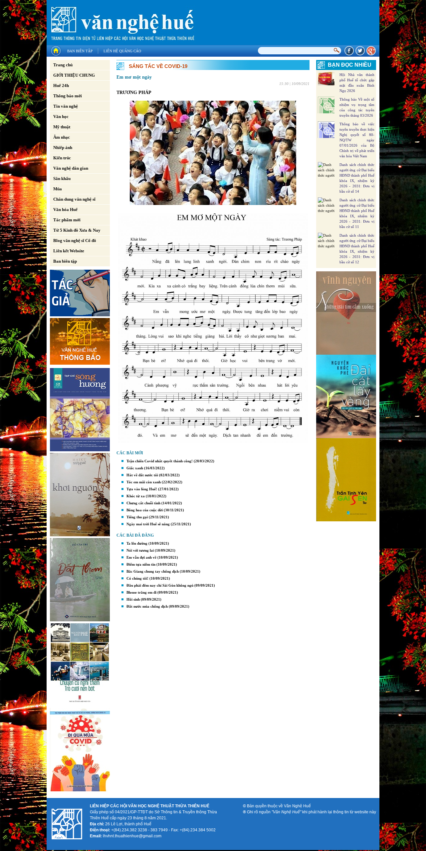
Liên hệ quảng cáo (122, 51)
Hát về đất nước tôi (142, 475)
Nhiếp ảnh (62, 147)
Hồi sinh (133, 599)
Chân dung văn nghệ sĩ (74, 199)
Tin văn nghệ (65, 106)
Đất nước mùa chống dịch (147, 606)
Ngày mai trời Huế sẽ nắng (148, 524)
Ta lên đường (136, 543)
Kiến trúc (62, 157)
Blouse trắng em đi (141, 592)
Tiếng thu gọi (137, 517)
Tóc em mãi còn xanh (143, 482)
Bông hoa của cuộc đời (144, 510)
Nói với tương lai (140, 550)
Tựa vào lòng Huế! (141, 489)
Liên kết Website (68, 250)
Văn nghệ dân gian (70, 168)
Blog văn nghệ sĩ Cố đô (74, 240)
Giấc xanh (134, 468)
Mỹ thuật (61, 126)
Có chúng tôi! (137, 578)
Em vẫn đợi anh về (141, 557)
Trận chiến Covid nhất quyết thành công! (159, 461)
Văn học (61, 116)
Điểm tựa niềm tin (140, 564)
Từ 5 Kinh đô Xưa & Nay (77, 230)
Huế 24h (61, 85)
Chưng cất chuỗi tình (143, 503)
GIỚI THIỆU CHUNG (74, 75)
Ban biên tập (80, 51)
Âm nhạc (61, 137)
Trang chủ (63, 64)
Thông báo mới (67, 95)
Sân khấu (62, 178)
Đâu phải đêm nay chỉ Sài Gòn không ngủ (159, 585)
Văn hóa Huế (65, 209)
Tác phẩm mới (67, 219)
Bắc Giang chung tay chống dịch (152, 571)
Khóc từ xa (135, 496)
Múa (57, 188)
